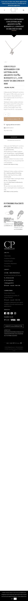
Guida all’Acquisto (8, 261)
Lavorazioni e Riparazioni (10, 263)
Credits (14, 351)
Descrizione (14, 137)
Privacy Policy (7, 266)
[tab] (14, 137)
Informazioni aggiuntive (14, 140)
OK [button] (15, 598)
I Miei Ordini (7, 256)
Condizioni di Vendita (9, 258)
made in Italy (9, 130)
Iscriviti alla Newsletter (13, 326)
